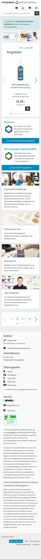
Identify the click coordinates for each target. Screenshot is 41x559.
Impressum (35, 544)
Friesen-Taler (8, 357)
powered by (5, 537)
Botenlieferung (13, 405)
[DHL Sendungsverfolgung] (11, 400)
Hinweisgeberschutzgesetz (13, 360)
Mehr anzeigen (25, 48)
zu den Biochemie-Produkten (21, 140)
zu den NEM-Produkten (20, 167)
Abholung (11, 410)
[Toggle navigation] (36, 8)
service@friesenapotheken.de (19, 348)
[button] (16, 8)
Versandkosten (11, 432)
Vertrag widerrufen (16, 541)
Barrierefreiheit (34, 541)
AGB (26, 541)
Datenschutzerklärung (23, 544)
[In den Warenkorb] (27, 108)
